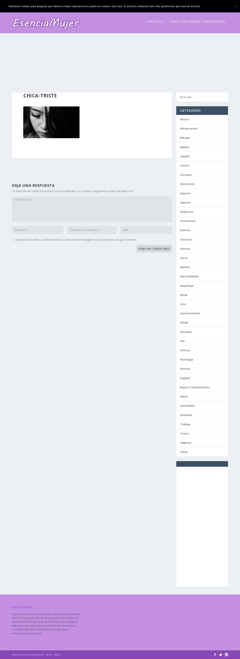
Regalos (185, 378)
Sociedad (186, 415)
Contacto (154, 22)
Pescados (186, 332)
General (185, 248)
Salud (183, 396)
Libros (184, 258)
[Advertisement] (120, 58)
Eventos (185, 230)
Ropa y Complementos (195, 387)
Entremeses (187, 221)
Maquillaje (187, 285)
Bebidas (185, 137)
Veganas (185, 442)
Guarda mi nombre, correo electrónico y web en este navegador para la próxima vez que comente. (76, 239)
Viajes (184, 452)
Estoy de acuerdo (217, 6)
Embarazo (187, 211)
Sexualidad (187, 405)
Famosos (186, 239)
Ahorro (184, 119)
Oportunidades (190, 313)
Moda (184, 295)
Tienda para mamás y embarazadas (197, 22)
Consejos (186, 174)
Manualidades (189, 276)
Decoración (187, 184)
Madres (185, 267)
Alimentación (188, 128)
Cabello (185, 156)
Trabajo (185, 424)
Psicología (186, 359)
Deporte (185, 193)
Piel (182, 341)
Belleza (184, 147)
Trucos (184, 433)
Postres (185, 350)
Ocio (183, 304)
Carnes (184, 165)
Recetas (185, 368)
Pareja (184, 322)
